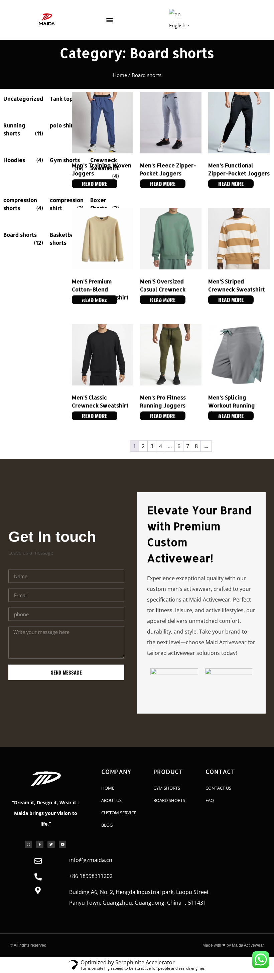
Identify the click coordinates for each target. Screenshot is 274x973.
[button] (109, 19)
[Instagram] (28, 844)
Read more (94, 184)
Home (120, 75)
